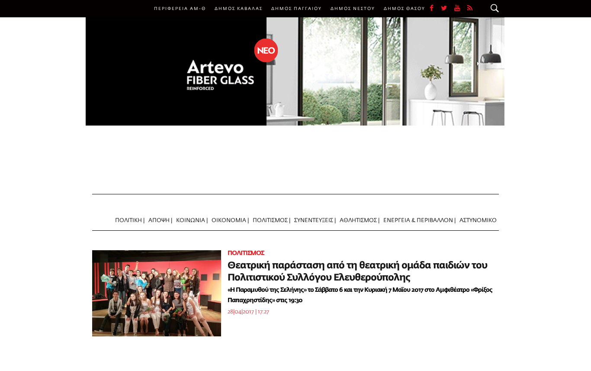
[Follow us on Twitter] (447, 8)
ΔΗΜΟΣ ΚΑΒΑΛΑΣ (239, 8)
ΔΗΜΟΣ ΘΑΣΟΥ (404, 8)
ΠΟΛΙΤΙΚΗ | (130, 220)
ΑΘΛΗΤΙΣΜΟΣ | (359, 220)
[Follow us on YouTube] (460, 8)
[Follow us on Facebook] (435, 8)
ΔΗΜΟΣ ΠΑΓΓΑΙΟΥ (296, 8)
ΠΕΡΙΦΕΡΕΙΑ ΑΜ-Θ (180, 8)
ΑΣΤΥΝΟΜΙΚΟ (478, 220)
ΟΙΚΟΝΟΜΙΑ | (230, 220)
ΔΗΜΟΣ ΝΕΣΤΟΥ (353, 8)
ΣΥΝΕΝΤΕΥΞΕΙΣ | (315, 220)
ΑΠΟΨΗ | (160, 220)
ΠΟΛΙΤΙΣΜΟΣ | (271, 220)
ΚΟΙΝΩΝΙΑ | (192, 220)
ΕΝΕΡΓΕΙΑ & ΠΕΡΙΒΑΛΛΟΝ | (419, 220)
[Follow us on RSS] (470, 8)
